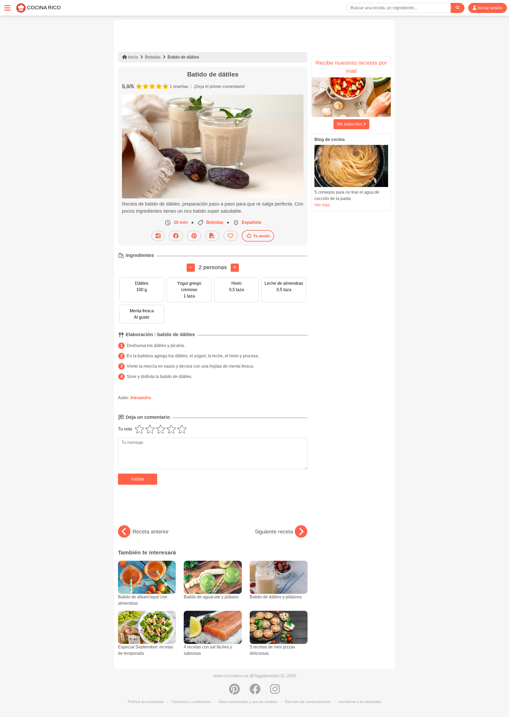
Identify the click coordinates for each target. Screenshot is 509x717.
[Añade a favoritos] (230, 236)
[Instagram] (275, 692)
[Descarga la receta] (212, 236)
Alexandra (140, 397)
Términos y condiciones (191, 702)
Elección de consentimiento (308, 702)
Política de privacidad (146, 702)
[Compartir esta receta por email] (158, 236)
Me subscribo (350, 124)
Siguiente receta (274, 532)
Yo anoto (261, 236)
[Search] (457, 8)
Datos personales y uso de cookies (248, 702)
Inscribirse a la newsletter (360, 702)
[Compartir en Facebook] (176, 236)
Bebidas (153, 57)
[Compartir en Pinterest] (194, 236)
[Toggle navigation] (7, 8)
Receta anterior (151, 532)
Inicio (132, 57)
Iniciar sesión (489, 8)
